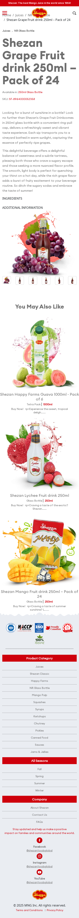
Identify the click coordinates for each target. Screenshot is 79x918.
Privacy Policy (55, 910)
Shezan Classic (39, 673)
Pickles (39, 730)
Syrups (39, 709)
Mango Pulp (39, 695)
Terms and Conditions (29, 910)
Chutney (39, 723)
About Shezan (39, 807)
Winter (39, 790)
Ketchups (39, 716)
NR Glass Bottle (24, 30)
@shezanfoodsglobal (39, 850)
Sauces (39, 744)
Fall (39, 769)
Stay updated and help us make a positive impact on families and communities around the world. (40, 831)
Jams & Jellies (39, 752)
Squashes (39, 702)
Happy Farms (39, 681)
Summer (39, 783)
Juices (6, 30)
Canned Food (39, 737)
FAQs (39, 822)
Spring (39, 776)
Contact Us (39, 814)
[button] (20, 280)
